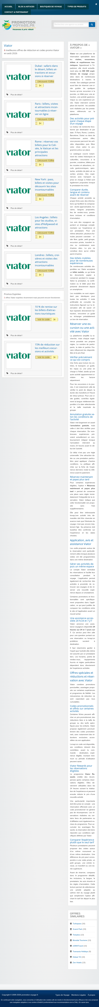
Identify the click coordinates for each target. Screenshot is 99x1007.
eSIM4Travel (78, 946)
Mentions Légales (78, 995)
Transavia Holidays (80, 951)
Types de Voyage (62, 995)
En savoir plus (84, 1002)
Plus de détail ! (16, 95)
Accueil (9, 7)
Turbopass (77, 924)
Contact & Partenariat (16, 12)
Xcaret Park (77, 929)
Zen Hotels (77, 963)
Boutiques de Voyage (51, 7)
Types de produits (77, 7)
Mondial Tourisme (80, 940)
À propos (91, 995)
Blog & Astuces (26, 7)
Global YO (77, 957)
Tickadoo (76, 935)
